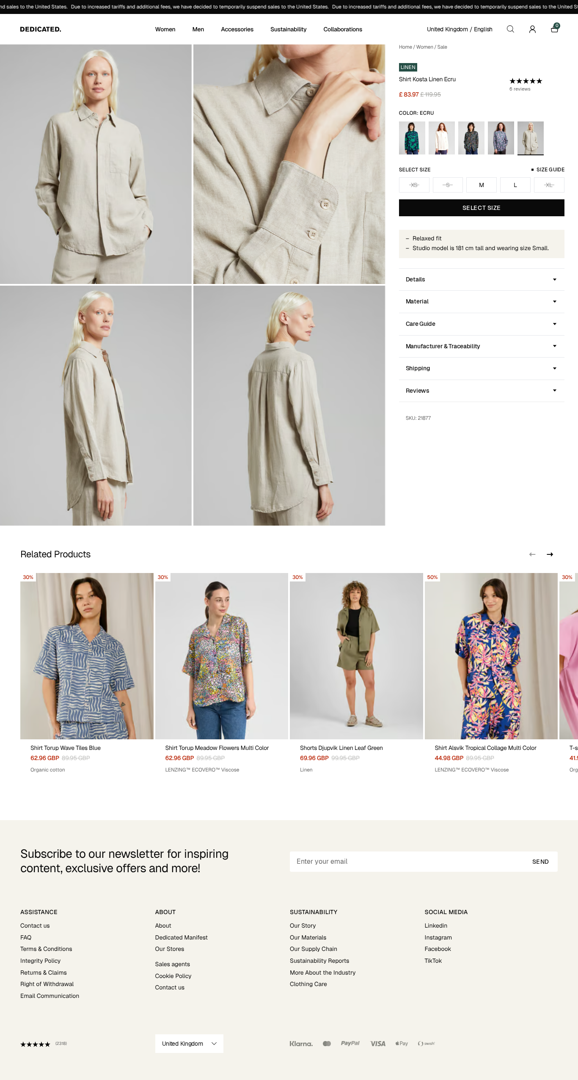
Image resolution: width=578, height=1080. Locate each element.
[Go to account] (532, 29)
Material (417, 301)
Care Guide (420, 324)
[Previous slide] (532, 554)
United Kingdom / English (460, 29)
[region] (289, 676)
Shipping (418, 368)
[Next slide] (549, 554)
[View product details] (87, 756)
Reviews (417, 390)
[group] (87, 676)
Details (415, 279)
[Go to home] (87, 29)
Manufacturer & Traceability (443, 346)
